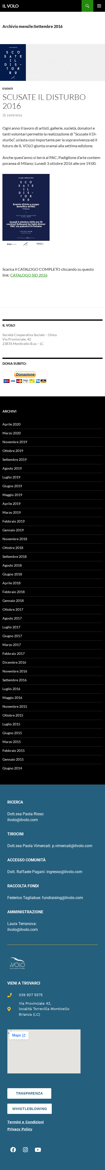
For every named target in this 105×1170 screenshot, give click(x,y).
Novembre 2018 (14, 539)
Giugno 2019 (12, 486)
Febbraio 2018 (13, 592)
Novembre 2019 (14, 442)
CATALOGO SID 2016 (28, 275)
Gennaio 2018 (13, 600)
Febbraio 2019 (13, 521)
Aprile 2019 (11, 503)
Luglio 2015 (11, 724)
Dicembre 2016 (14, 662)
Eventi (7, 88)
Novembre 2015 (14, 706)
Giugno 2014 (12, 768)
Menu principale (99, 6)
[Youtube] (37, 1149)
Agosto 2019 (12, 468)
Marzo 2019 (11, 512)
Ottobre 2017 (12, 609)
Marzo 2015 (11, 742)
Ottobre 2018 (12, 548)
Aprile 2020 (11, 424)
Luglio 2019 (11, 477)
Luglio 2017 (11, 627)
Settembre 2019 (14, 459)
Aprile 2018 (11, 583)
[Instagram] (25, 1149)
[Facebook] (13, 1149)
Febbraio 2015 (13, 750)
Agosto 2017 (12, 618)
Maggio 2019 (12, 495)
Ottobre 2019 (12, 451)
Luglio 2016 (11, 689)
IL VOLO (10, 6)
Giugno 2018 (12, 574)
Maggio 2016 (12, 697)
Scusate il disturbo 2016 (44, 101)
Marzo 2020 (11, 433)
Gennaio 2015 (13, 759)
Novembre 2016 (14, 671)
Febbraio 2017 (13, 653)
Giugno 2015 (12, 733)
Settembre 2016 (14, 680)
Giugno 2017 (12, 636)
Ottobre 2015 (12, 715)
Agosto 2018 (12, 565)
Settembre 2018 (14, 556)
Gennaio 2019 (13, 530)
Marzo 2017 (11, 645)
